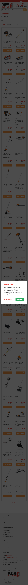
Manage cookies (8, 299)
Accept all (19, 299)
